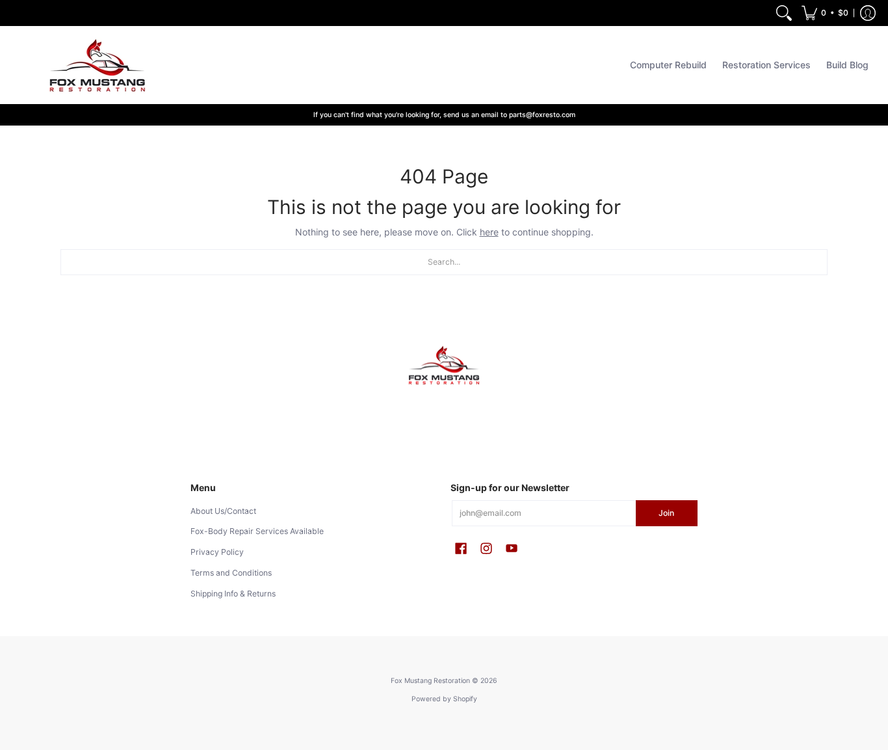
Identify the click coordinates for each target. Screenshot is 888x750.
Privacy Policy (217, 552)
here (489, 231)
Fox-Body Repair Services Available (257, 531)
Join (666, 513)
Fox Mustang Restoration (430, 680)
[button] (825, 13)
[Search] (784, 13)
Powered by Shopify (444, 699)
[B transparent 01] (444, 366)
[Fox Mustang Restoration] (94, 65)
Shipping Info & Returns (233, 593)
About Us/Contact (223, 511)
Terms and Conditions (231, 573)
